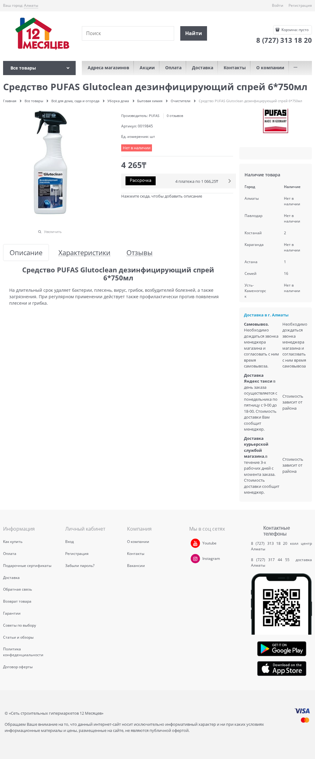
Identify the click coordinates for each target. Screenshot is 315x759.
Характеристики (84, 252)
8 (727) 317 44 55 (272, 559)
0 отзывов (175, 115)
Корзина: (295, 29)
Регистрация (300, 5)
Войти (277, 5)
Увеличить (53, 231)
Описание (26, 252)
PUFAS (154, 115)
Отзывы (139, 252)
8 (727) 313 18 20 (269, 543)
